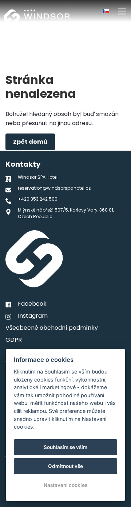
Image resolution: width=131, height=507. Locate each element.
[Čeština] (106, 11)
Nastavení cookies (65, 485)
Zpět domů (30, 142)
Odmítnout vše (65, 466)
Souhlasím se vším (65, 447)
